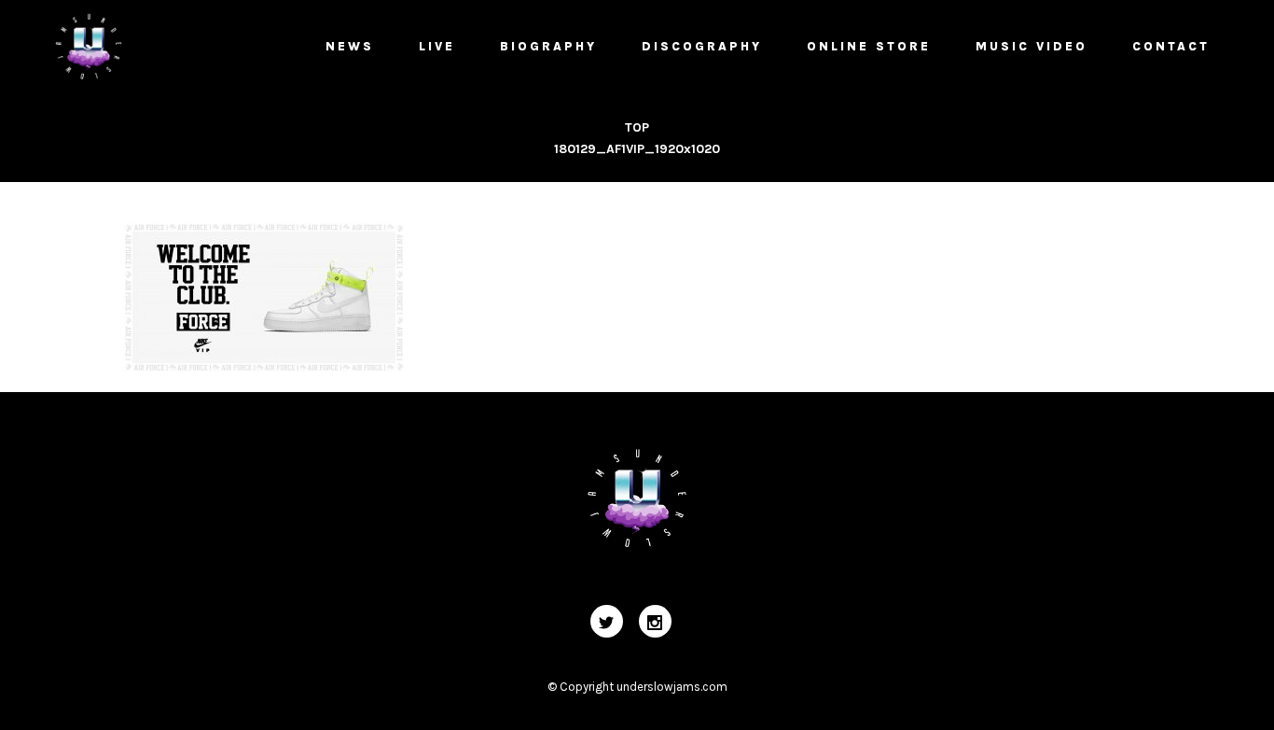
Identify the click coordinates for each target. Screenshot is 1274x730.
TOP (637, 127)
